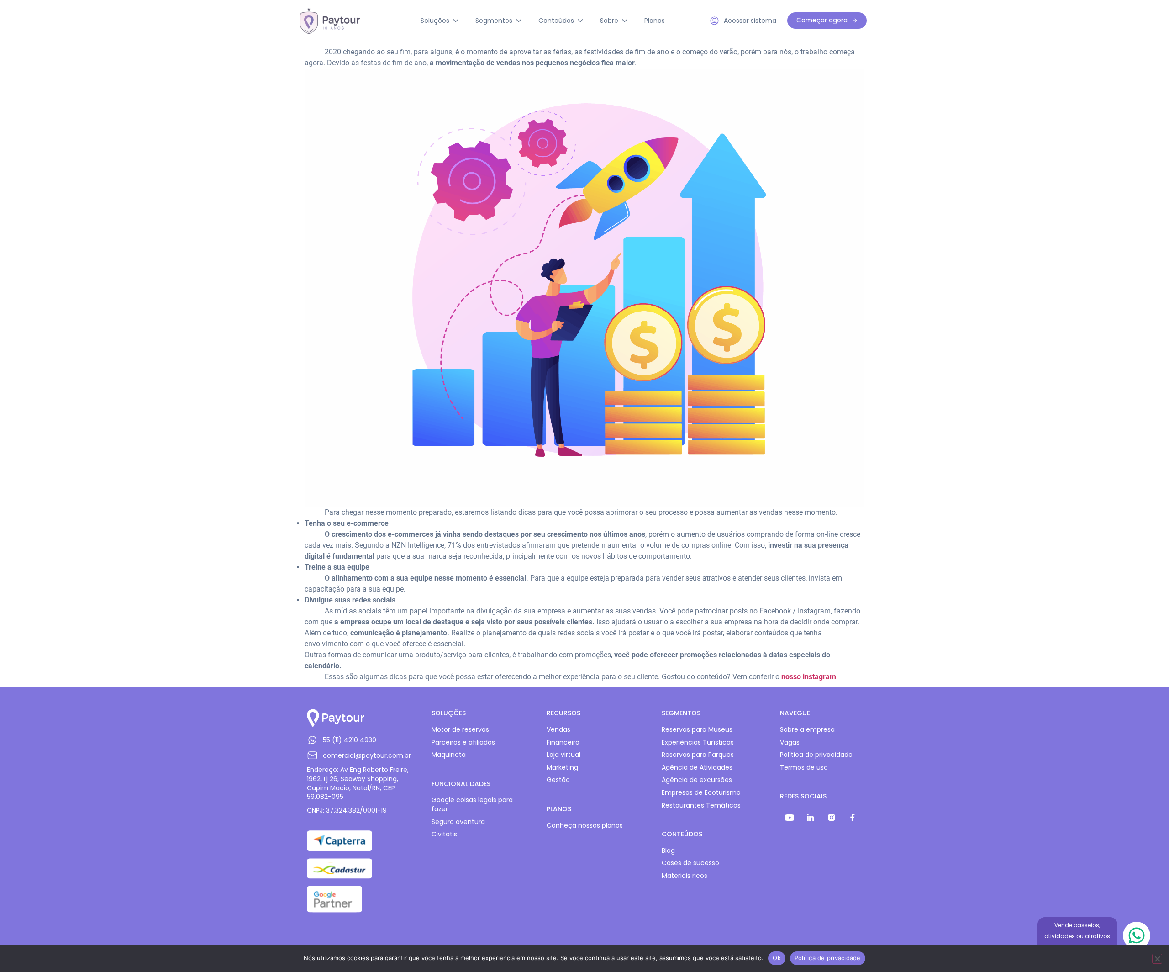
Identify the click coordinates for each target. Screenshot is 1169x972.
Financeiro (563, 742)
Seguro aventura (458, 822)
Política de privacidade (816, 754)
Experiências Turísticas (698, 742)
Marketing (562, 767)
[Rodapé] (789, 817)
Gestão (558, 780)
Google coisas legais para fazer (472, 805)
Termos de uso (804, 767)
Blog (668, 850)
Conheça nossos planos (585, 825)
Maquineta (449, 754)
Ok (777, 957)
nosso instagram (808, 676)
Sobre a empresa (807, 729)
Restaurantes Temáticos (701, 805)
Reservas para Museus (697, 729)
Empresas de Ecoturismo (701, 792)
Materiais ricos (684, 876)
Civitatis (444, 834)
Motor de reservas (460, 729)
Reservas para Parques (698, 754)
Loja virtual (563, 754)
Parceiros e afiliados (463, 742)
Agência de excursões (697, 780)
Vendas (558, 729)
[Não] (1157, 959)
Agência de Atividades (697, 767)
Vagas (790, 742)
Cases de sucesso (690, 863)
